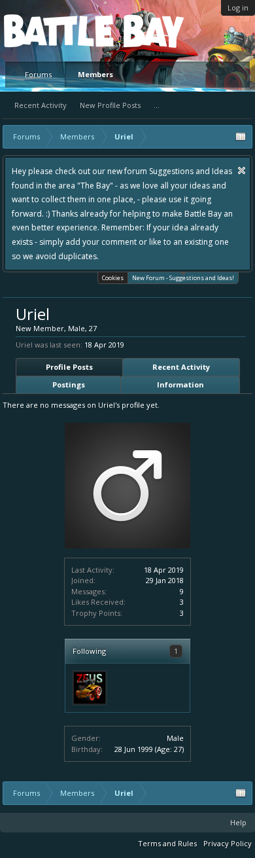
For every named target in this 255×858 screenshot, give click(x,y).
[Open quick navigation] (240, 137)
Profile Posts (69, 367)
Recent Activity (40, 105)
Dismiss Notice (241, 170)
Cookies (113, 278)
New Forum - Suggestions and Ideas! (183, 278)
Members (95, 74)
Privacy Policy (227, 843)
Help (238, 822)
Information (180, 384)
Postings (68, 384)
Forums (38, 74)
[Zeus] (89, 688)
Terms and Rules (167, 843)
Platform (51, 30)
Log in (238, 7)
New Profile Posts (110, 105)
